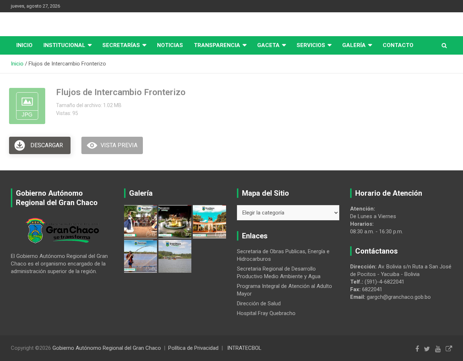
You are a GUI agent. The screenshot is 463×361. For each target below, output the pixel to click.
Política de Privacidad (193, 348)
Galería (354, 45)
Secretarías (121, 45)
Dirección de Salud (259, 303)
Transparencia (217, 45)
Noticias (170, 45)
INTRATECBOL (244, 348)
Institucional (64, 45)
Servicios (311, 45)
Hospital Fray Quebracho (266, 313)
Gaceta (268, 45)
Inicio (24, 45)
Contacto (398, 45)
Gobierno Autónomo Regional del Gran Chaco (106, 348)
